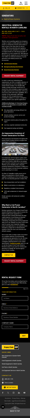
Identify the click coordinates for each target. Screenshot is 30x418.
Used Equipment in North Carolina (11, 360)
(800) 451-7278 (8, 379)
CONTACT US (20, 8)
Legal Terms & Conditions (19, 401)
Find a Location (8, 382)
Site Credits (7, 401)
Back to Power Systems (12, 19)
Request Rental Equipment (14, 76)
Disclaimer (8, 398)
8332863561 (14, 284)
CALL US (7, 8)
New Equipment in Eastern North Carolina (11, 356)
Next (24, 336)
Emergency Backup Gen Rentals (13, 67)
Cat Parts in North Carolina (9, 367)
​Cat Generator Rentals (10, 63)
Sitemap (23, 398)
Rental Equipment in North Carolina (12, 364)
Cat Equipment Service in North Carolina (13, 370)
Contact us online (15, 243)
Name (4, 294)
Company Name (8, 323)
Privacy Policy (16, 398)
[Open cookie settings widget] (3, 407)
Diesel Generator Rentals (11, 70)
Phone (5, 313)
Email (4, 304)
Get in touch (11, 387)
